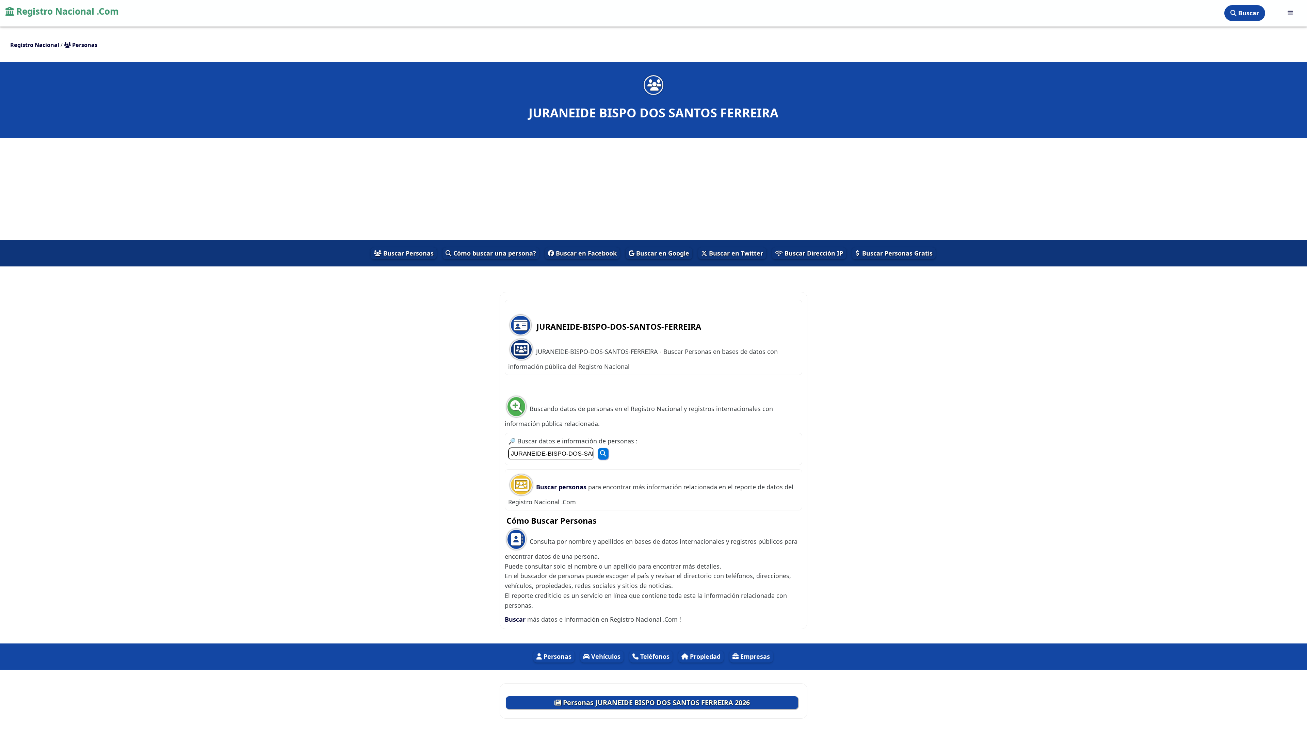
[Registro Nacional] (1290, 13)
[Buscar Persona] (603, 454)
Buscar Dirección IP (813, 253)
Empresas (754, 656)
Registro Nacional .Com (66, 11)
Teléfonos (654, 656)
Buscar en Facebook (585, 253)
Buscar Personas (408, 253)
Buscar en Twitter (735, 253)
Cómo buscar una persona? (494, 253)
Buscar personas (562, 487)
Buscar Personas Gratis (896, 253)
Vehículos (605, 656)
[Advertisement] (653, 189)
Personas (556, 656)
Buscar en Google (661, 253)
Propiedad (704, 656)
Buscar (1248, 13)
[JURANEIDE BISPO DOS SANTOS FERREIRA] (653, 85)
